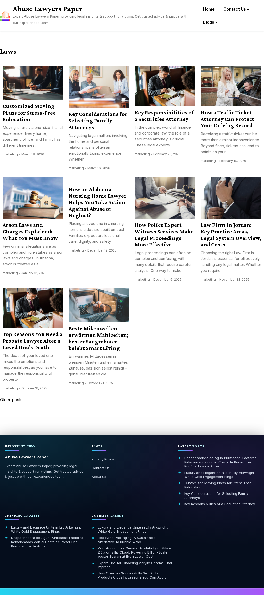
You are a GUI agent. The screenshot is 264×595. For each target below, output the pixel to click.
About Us (99, 477)
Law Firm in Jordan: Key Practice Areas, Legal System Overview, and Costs (231, 235)
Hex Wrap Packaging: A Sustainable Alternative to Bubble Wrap (127, 539)
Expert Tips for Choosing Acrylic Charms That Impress (135, 565)
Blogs (208, 22)
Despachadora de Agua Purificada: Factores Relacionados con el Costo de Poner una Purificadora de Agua (220, 462)
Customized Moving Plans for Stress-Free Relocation (29, 112)
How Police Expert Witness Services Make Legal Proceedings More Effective (164, 235)
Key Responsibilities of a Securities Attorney (164, 115)
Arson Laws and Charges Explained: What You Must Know (30, 231)
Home (209, 9)
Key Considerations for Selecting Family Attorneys (98, 120)
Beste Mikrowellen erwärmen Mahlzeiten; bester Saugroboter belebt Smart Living (98, 338)
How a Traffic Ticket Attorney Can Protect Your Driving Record (227, 119)
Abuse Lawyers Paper (47, 8)
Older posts (11, 399)
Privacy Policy (103, 459)
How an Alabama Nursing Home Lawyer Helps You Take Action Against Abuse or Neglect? (98, 202)
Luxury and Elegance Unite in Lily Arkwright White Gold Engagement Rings (219, 475)
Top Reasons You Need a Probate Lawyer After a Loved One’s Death (32, 340)
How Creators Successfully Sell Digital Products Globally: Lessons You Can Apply (132, 575)
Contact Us (234, 9)
